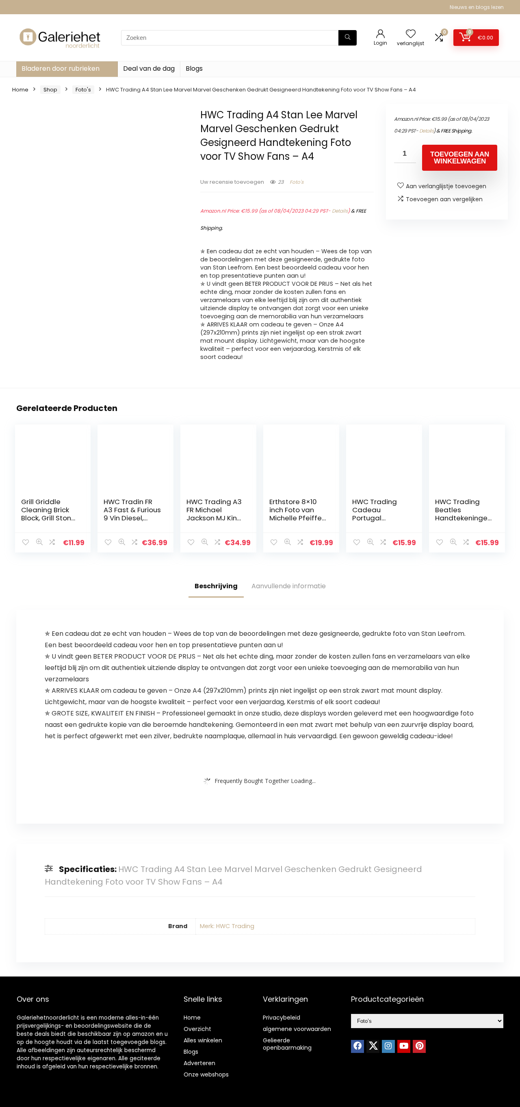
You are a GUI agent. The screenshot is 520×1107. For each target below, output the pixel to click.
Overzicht (197, 1029)
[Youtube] (403, 1046)
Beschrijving (216, 586)
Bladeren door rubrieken (61, 68)
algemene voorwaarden (297, 1029)
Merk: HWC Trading (227, 926)
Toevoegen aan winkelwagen (459, 157)
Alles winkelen (203, 1040)
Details (340, 210)
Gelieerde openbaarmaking (287, 1044)
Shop (50, 90)
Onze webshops (206, 1074)
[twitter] (372, 1046)
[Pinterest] (419, 1046)
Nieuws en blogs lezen (477, 7)
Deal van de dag (149, 68)
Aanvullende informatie (288, 586)
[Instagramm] (388, 1046)
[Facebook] (357, 1046)
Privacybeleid (281, 1017)
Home (20, 90)
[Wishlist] (411, 34)
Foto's (83, 90)
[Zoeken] (347, 38)
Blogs (194, 68)
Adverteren (199, 1063)
